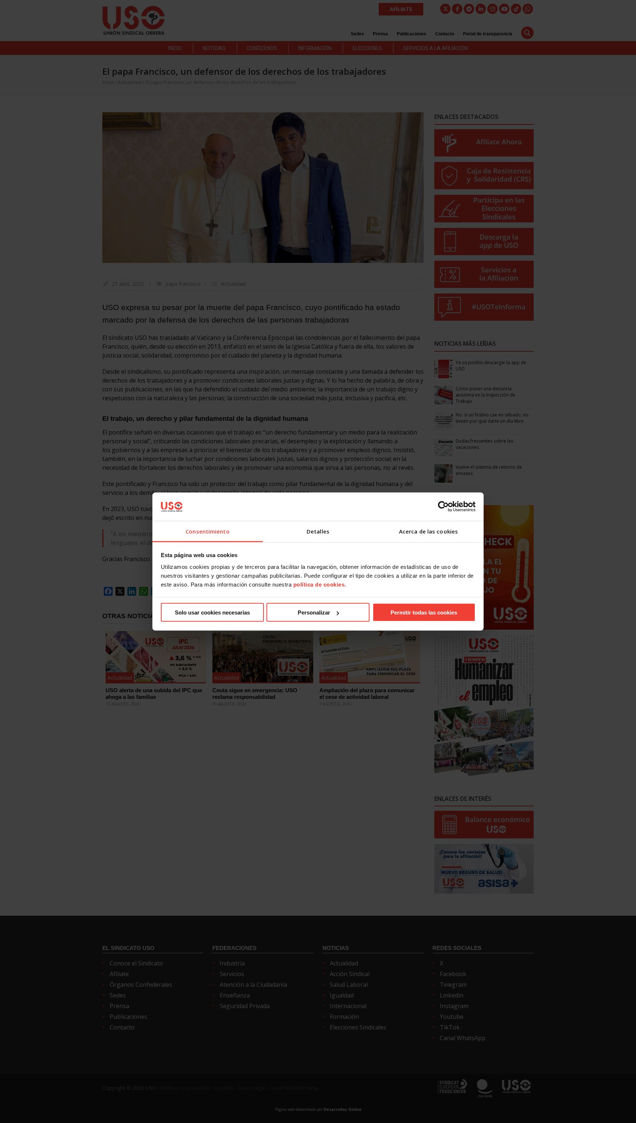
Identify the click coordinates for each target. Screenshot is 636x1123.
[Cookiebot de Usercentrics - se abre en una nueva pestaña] (443, 506)
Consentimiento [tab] (207, 531)
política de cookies (319, 584)
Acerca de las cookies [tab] (428, 531)
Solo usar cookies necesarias (212, 612)
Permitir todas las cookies (424, 612)
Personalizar (314, 612)
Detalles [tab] (318, 531)
